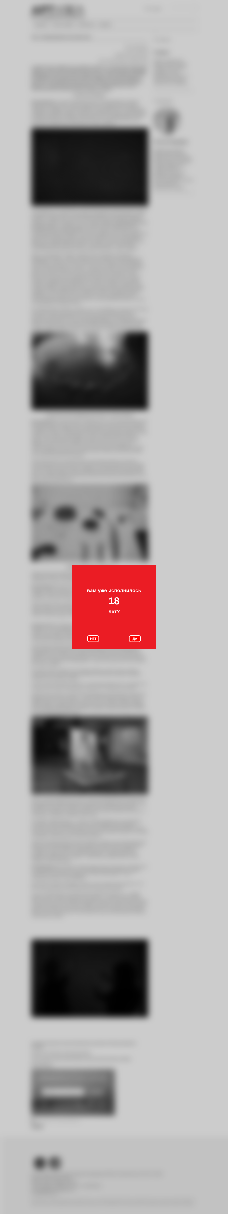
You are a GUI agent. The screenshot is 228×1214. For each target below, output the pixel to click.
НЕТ (93, 639)
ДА (135, 639)
